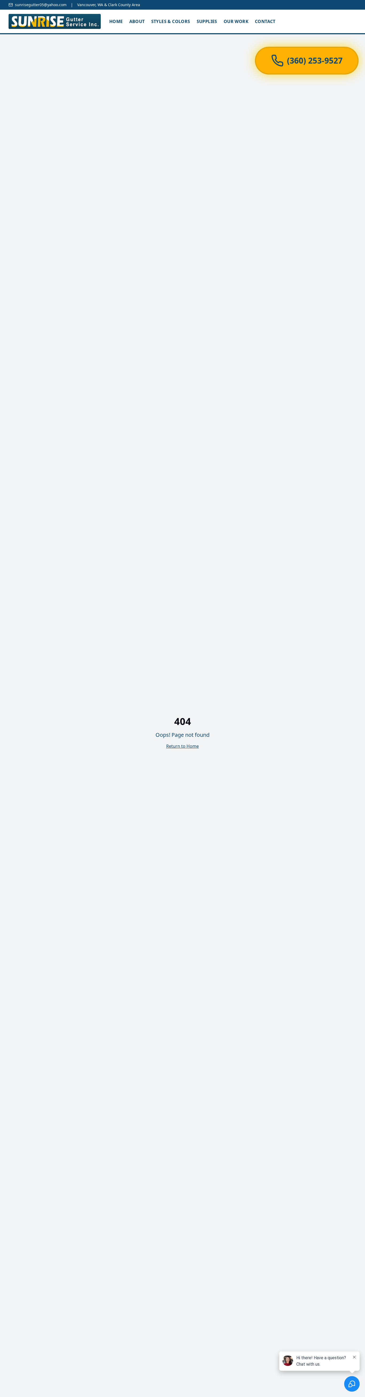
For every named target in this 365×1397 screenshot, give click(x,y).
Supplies (207, 21)
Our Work (236, 21)
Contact (265, 21)
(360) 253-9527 (315, 57)
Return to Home (182, 746)
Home (116, 21)
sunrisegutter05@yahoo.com (41, 4)
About (137, 21)
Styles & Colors (170, 21)
